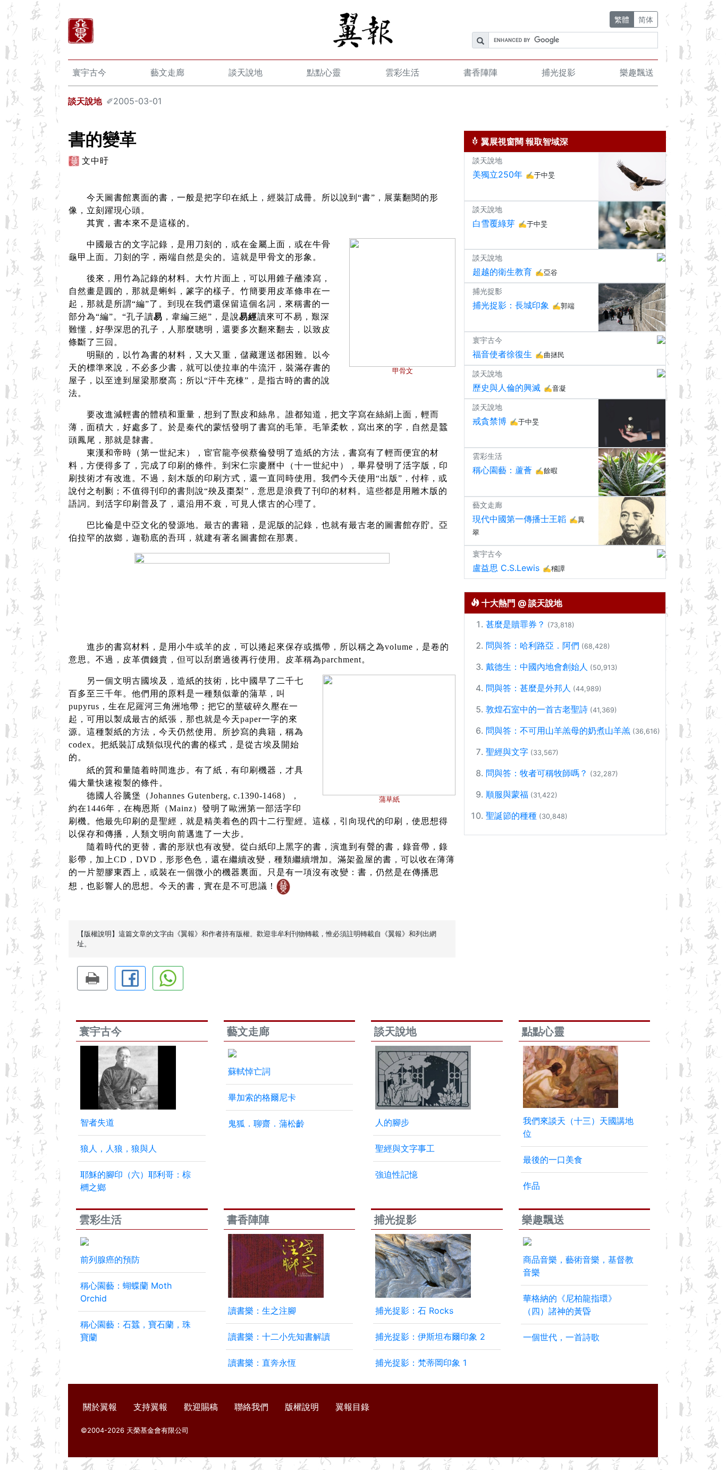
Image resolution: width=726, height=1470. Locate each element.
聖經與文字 (507, 751)
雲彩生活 (402, 72)
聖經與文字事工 (405, 1148)
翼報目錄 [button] (352, 1406)
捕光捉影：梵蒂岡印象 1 (421, 1362)
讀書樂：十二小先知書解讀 (279, 1336)
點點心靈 (324, 72)
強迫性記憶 (396, 1174)
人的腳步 (392, 1122)
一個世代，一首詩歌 (561, 1337)
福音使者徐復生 (502, 354)
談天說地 (246, 72)
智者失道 (97, 1122)
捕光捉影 (559, 72)
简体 (645, 19)
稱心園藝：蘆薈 (502, 470)
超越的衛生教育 (502, 271)
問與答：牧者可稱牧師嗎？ (537, 773)
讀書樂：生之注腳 (262, 1310)
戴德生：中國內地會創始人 (537, 666)
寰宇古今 (89, 72)
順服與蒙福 (507, 794)
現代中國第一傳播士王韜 (519, 519)
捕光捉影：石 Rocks (414, 1310)
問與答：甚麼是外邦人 (528, 688)
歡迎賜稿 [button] (201, 1406)
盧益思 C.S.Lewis (505, 567)
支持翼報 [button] (150, 1406)
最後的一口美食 (553, 1159)
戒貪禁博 (489, 421)
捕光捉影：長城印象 (510, 305)
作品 (531, 1185)
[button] (92, 978)
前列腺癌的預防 (110, 1259)
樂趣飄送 (637, 72)
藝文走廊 (167, 72)
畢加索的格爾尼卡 (262, 1097)
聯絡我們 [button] (251, 1406)
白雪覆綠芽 (493, 223)
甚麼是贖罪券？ (515, 624)
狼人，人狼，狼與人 (118, 1148)
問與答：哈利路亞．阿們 (532, 645)
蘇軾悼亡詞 (249, 1071)
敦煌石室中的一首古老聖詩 (537, 709)
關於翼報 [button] (100, 1406)
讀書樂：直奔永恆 (262, 1362)
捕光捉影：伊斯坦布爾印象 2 (430, 1336)
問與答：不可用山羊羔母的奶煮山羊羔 (558, 730)
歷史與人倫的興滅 (506, 387)
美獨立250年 (497, 174)
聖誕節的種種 (511, 815)
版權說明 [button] (302, 1406)
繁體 (621, 19)
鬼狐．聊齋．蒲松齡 (266, 1123)
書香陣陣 (480, 72)
